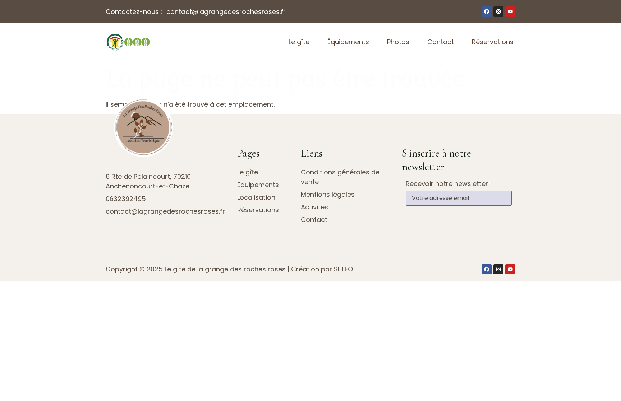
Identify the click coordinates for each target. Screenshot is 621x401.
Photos (398, 41)
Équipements (348, 41)
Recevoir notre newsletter (448, 184)
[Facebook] (487, 11)
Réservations (493, 41)
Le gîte (299, 41)
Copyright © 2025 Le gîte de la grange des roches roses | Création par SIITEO (229, 269)
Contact (440, 41)
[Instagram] (498, 11)
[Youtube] (510, 11)
